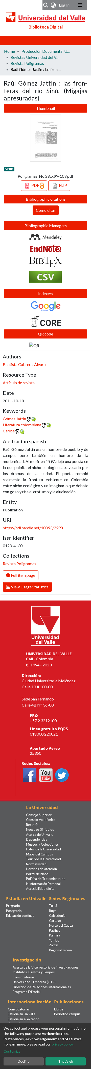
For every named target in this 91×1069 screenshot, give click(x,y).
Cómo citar (45, 210)
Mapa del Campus (39, 854)
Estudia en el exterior (23, 1019)
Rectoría (32, 825)
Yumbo (54, 940)
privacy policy (62, 1044)
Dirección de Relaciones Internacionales (42, 987)
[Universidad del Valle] (45, 625)
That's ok (65, 1061)
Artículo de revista (19, 382)
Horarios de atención (41, 869)
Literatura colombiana (22, 424)
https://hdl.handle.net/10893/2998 (33, 527)
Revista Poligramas (27, 63)
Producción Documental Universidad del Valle (46, 51)
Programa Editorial (26, 992)
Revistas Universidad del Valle (36, 57)
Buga (52, 911)
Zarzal (53, 945)
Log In (65, 5)
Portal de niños (37, 874)
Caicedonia (57, 916)
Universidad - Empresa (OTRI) (35, 982)
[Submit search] (45, 5)
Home (9, 51)
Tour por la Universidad (43, 859)
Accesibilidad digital (40, 889)
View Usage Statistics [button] (29, 586)
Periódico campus (67, 1014)
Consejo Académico (40, 820)
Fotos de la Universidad (43, 849)
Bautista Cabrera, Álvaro (24, 364)
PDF (35, 185)
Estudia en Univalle (21, 1014)
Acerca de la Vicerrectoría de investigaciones (45, 967)
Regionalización (60, 950)
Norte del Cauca (61, 925)
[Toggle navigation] (80, 5)
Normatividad (36, 864)
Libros (58, 1009)
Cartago (55, 921)
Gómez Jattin (14, 418)
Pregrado (13, 906)
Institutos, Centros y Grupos (34, 972)
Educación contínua (20, 916)
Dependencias (36, 839)
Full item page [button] (22, 575)
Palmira (54, 935)
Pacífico (54, 930)
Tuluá (53, 906)
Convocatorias (23, 977)
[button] (53, 5)
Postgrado (14, 911)
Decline (24, 1061)
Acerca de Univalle (39, 834)
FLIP (62, 185)
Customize (12, 1051)
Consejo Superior (39, 815)
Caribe (9, 430)
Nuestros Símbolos (40, 829)
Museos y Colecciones (42, 844)
